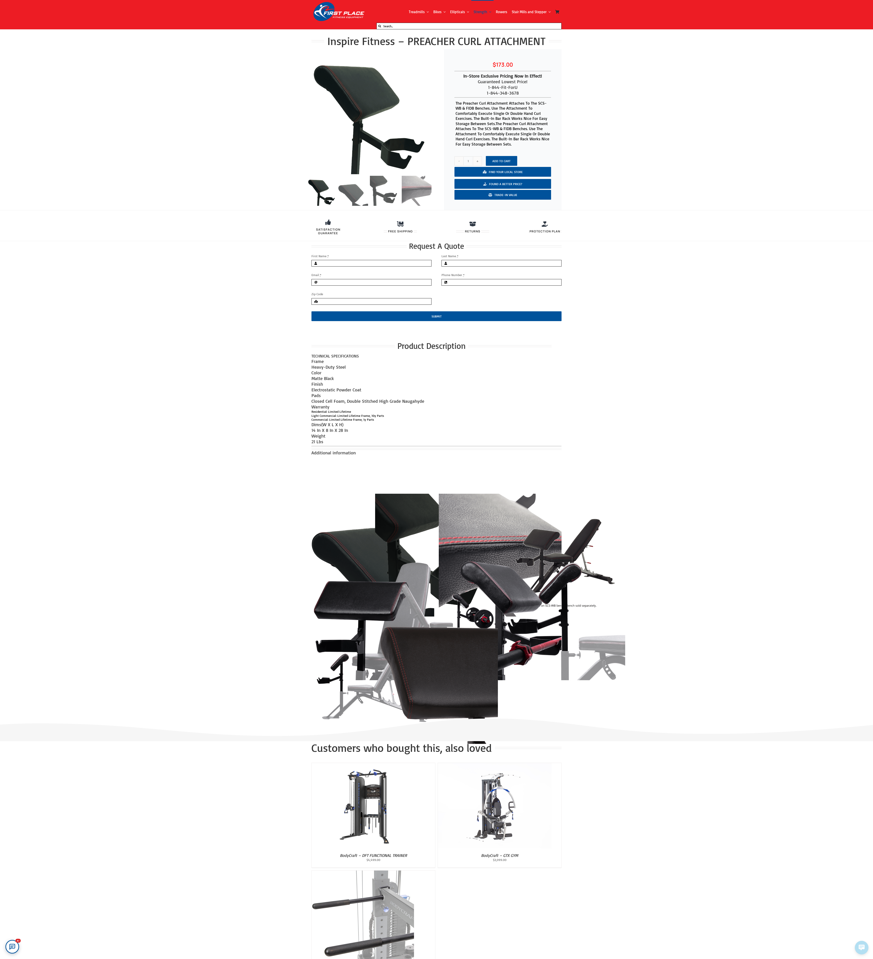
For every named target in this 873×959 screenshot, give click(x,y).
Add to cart (501, 161)
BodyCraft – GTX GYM (499, 855)
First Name (320, 256)
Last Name (450, 256)
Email (316, 275)
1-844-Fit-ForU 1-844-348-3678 (503, 90)
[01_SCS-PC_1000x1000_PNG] (368, 111)
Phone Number (453, 275)
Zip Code (317, 294)
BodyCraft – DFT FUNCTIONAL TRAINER (373, 855)
